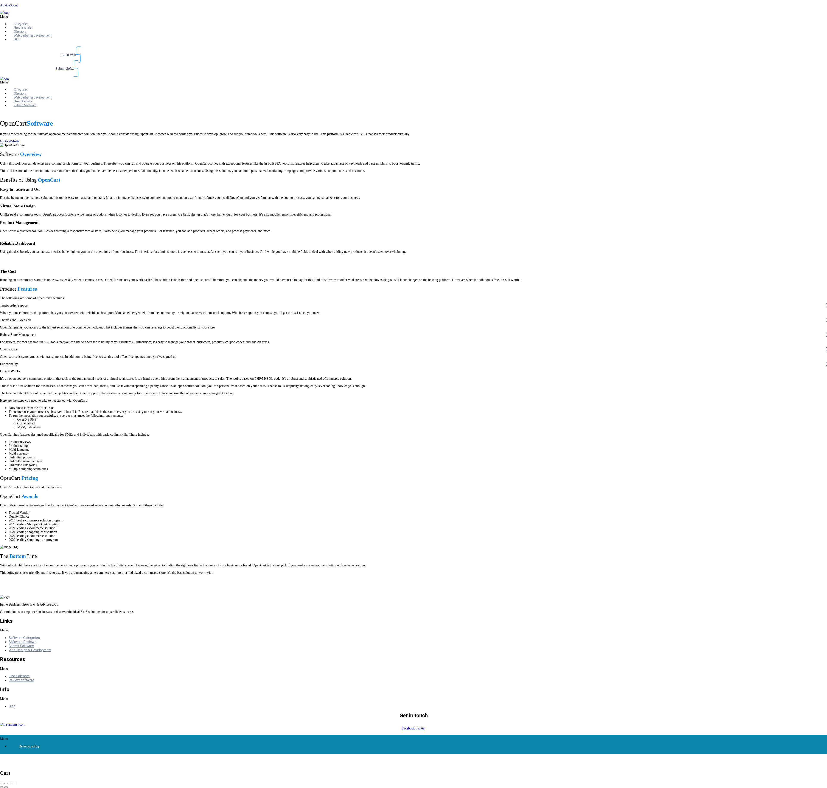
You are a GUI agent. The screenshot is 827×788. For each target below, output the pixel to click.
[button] (85, 17)
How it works (23, 27)
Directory (20, 31)
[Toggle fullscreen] (10, 783)
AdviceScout (9, 5)
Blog (17, 39)
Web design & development (32, 35)
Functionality (9, 364)
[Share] (6, 783)
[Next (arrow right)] (6, 787)
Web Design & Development (30, 650)
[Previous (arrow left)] (1, 787)
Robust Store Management (18, 334)
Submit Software (25, 105)
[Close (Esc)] (1, 783)
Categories (21, 24)
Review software (21, 680)
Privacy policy (29, 746)
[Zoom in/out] (14, 783)
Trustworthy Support (14, 305)
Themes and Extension (15, 320)
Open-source (8, 349)
